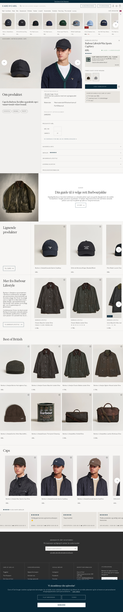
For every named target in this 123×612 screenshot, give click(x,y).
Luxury (74, 11)
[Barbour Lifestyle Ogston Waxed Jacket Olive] (108, 383)
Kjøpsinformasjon (33, 572)
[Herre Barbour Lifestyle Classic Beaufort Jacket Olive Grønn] (50, 298)
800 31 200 (85, 579)
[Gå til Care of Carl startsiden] (9, 6)
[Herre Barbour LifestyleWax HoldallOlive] (77, 412)
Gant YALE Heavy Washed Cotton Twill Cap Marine (103, 31)
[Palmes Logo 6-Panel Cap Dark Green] (63, 30)
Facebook (55, 575)
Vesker (35, 11)
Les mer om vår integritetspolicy (61, 552)
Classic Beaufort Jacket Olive (44, 323)
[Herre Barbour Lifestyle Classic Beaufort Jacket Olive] (46, 363)
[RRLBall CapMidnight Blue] (76, 30)
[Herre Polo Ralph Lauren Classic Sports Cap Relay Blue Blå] (49, 21)
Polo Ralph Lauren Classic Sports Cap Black (35, 31)
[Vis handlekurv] (119, 6)
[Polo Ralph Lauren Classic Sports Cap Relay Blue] (49, 30)
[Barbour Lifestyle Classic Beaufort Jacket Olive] (46, 383)
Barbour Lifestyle (91, 40)
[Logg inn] (113, 6)
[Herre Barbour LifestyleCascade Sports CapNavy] (57, 476)
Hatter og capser (16, 39)
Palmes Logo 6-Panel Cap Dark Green (62, 31)
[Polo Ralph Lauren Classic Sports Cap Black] (35, 30)
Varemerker (47, 11)
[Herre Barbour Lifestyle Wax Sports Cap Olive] (21, 476)
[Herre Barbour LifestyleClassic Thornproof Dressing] (46, 412)
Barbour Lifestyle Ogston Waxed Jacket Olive (107, 385)
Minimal (16, 111)
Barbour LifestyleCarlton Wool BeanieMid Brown (13, 434)
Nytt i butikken (6, 11)
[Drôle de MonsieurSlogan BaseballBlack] (22, 30)
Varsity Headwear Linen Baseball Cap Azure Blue (90, 31)
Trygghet (5, 572)
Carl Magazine (113, 11)
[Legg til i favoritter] (64, 227)
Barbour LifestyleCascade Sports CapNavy (8, 31)
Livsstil (40, 11)
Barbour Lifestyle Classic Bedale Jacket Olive (76, 385)
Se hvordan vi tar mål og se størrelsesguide (60, 139)
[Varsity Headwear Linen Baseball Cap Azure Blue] (90, 30)
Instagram (55, 572)
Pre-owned (68, 11)
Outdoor (54, 11)
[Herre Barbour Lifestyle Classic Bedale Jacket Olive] (77, 363)
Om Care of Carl (8, 579)
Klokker (29, 11)
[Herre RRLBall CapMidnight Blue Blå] (76, 21)
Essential (7, 111)
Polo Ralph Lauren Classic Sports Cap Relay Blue (49, 31)
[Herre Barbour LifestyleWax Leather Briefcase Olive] (108, 412)
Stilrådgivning (104, 6)
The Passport (7, 575)
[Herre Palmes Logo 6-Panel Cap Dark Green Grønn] (63, 21)
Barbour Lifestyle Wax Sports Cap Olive (18, 499)
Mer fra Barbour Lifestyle (14, 283)
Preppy (24, 111)
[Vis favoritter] (117, 6)
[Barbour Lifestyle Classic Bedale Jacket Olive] (77, 383)
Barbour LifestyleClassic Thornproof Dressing (45, 434)
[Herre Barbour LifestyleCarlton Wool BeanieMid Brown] (15, 412)
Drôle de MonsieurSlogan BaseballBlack (22, 31)
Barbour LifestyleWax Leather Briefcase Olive (107, 434)
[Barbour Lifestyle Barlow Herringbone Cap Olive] (15, 383)
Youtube (54, 579)
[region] (61, 520)
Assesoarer (23, 11)
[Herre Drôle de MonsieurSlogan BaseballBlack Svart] (22, 21)
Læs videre (76, 591)
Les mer (117, 64)
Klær (13, 11)
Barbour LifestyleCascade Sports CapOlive (91, 499)
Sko (17, 11)
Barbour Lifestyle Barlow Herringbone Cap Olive (14, 385)
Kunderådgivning (88, 6)
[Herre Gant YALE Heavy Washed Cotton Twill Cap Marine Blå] (103, 21)
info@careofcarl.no (87, 578)
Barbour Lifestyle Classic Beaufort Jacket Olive (46, 385)
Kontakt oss (31, 575)
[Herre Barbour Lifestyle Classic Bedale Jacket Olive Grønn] (86, 298)
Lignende (10, 230)
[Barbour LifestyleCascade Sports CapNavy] (8, 30)
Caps (24, 39)
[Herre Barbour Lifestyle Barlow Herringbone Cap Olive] (15, 363)
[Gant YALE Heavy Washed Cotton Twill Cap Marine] (103, 30)
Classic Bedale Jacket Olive (79, 323)
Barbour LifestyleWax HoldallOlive (73, 434)
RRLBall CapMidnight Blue (75, 31)
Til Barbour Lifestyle (12, 324)
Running (60, 11)
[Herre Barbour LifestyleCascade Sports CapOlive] (93, 476)
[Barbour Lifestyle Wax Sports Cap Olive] (88, 77)
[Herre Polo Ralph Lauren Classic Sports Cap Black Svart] (35, 21)
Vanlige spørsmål (33, 579)
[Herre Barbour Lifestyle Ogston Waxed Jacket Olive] (108, 363)
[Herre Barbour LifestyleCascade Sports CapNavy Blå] (8, 21)
